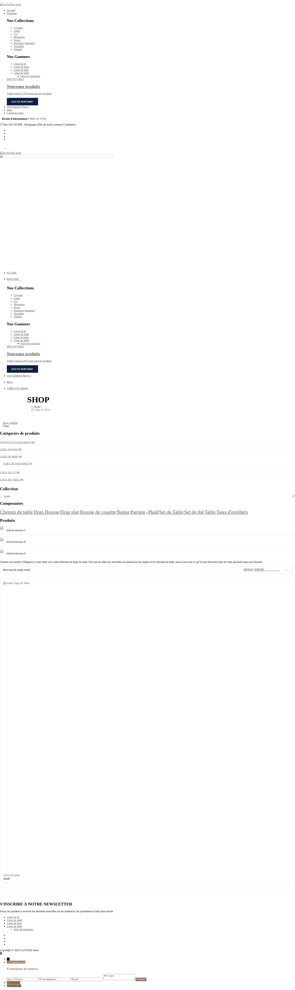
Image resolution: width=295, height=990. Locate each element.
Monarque (19, 37)
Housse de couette (98, 512)
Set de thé (194, 512)
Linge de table (21, 66)
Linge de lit (20, 63)
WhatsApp (15, 985)
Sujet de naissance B (16, 541)
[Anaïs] (147, 726)
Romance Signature (24, 43)
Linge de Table (11, 875)
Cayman (18, 27)
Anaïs (17, 30)
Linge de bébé (21, 73)
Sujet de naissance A (15, 553)
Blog (9, 109)
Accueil (11, 10)
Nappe (123, 512)
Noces (17, 40)
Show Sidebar (10, 423)
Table (210, 512)
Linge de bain (21, 70)
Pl (147, 513)
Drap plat (69, 512)
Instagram (15, 982)
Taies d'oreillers (232, 512)
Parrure (137, 512)
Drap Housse (46, 512)
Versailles (19, 46)
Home (37, 406)
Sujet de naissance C (16, 530)
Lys (16, 34)
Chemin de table (16, 512)
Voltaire (18, 49)
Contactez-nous (15, 113)
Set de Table (171, 512)
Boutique (12, 13)
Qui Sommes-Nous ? (18, 106)
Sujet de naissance (30, 76)
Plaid (153, 512)
